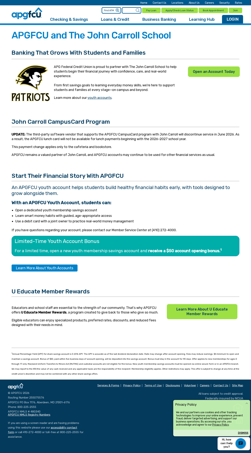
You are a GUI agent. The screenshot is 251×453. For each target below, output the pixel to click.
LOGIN (233, 19)
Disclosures (173, 385)
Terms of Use (153, 385)
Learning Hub (202, 19)
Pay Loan (151, 10)
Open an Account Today (214, 71)
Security (224, 3)
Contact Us (159, 3)
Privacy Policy (220, 424)
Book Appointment (213, 10)
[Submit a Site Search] (137, 10)
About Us (194, 3)
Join (235, 10)
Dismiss (243, 433)
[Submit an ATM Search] (117, 10)
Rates (238, 3)
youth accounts (99, 98)
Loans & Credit (115, 19)
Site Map (237, 385)
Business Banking (159, 19)
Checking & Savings (69, 19)
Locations (177, 3)
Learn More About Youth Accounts (44, 268)
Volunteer (190, 385)
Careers (209, 3)
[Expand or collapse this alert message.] (247, 403)
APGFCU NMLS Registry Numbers (29, 414)
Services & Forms (108, 385)
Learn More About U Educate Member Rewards (202, 311)
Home (143, 3)
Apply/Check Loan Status (180, 10)
